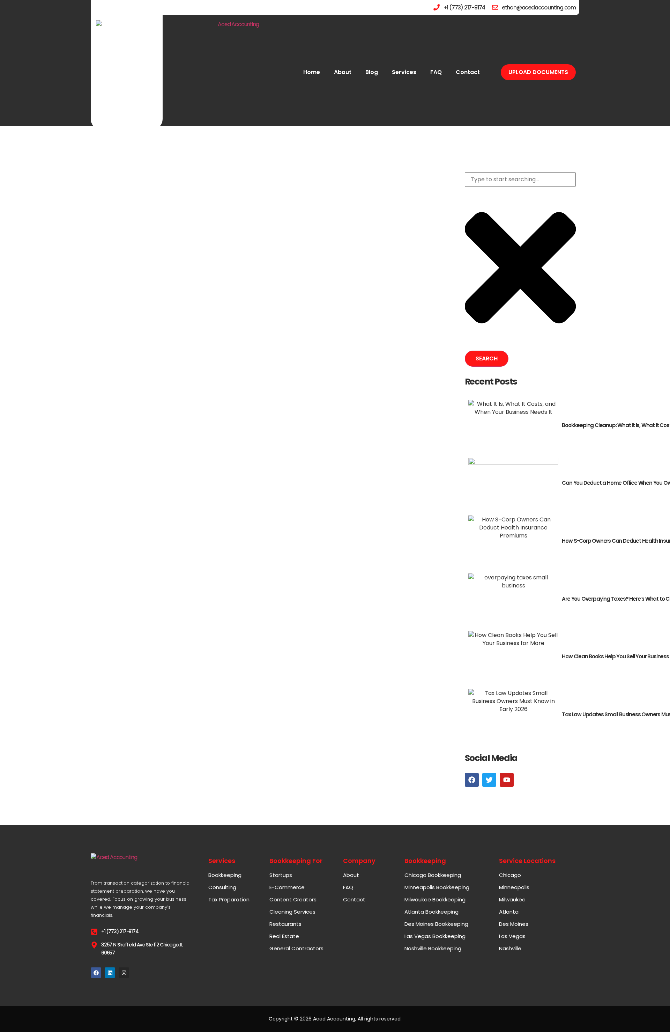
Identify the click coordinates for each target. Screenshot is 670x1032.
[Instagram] (124, 972)
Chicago (510, 875)
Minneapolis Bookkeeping (436, 887)
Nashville (510, 948)
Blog (371, 72)
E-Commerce (287, 887)
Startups (280, 875)
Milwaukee (512, 899)
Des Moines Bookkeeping (436, 924)
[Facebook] (96, 972)
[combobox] (520, 179)
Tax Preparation (229, 899)
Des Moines (513, 924)
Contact (468, 72)
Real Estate (284, 936)
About (342, 72)
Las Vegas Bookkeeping (435, 936)
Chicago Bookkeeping (432, 875)
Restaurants (285, 924)
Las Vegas (512, 936)
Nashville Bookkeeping (432, 948)
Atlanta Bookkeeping (431, 911)
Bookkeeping (224, 875)
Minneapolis (514, 887)
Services (404, 72)
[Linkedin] (110, 972)
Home (311, 72)
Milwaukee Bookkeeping (435, 899)
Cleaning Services (292, 911)
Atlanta (509, 911)
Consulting (222, 887)
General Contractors (296, 948)
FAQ (436, 72)
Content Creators (293, 899)
